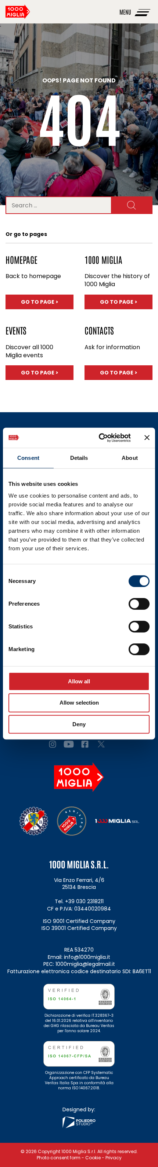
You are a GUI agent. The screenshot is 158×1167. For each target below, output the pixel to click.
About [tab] (130, 458)
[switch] (139, 604)
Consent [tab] (28, 458)
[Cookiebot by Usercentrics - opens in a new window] (99, 438)
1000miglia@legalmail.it (85, 964)
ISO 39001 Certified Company (79, 928)
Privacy (113, 1158)
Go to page (47, 302)
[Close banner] (147, 437)
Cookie (93, 1158)
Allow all (79, 681)
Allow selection (79, 702)
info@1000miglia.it (87, 957)
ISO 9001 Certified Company (79, 921)
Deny (79, 724)
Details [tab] (79, 458)
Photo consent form (58, 1158)
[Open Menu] (143, 11)
